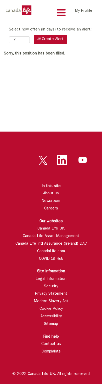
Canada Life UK (51, 229)
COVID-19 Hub (51, 259)
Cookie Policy (51, 309)
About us (51, 194)
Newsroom (51, 201)
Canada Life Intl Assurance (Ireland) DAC (51, 244)
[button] (51, 13)
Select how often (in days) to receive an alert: (50, 30)
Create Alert (52, 39)
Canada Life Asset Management (51, 236)
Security (51, 287)
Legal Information (51, 279)
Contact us (51, 344)
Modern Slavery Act (51, 302)
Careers (51, 209)
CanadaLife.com (51, 251)
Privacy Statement (51, 294)
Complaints (51, 352)
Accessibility (51, 317)
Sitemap (51, 324)
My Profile (83, 11)
